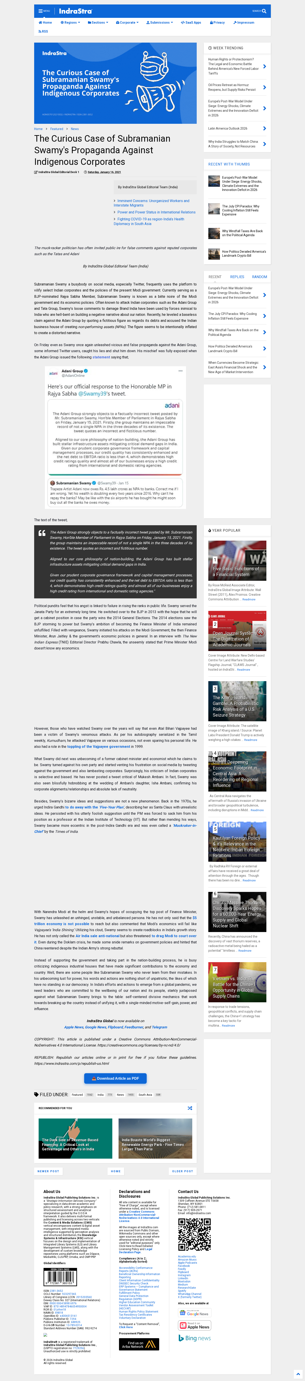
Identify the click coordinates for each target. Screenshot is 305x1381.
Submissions (160, 22)
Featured (56, 129)
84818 (59, 1312)
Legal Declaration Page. (135, 1251)
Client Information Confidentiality (139, 1280)
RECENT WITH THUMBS (229, 164)
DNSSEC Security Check (133, 1283)
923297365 (69, 1294)
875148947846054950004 (70, 1306)
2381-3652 (56, 1290)
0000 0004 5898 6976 (63, 1303)
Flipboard (115, 1027)
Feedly (182, 1269)
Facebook (184, 1265)
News (75, 129)
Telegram (159, 1027)
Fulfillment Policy (129, 1292)
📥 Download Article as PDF (115, 1078)
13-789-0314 (74, 1325)
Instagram (184, 1275)
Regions (70, 22)
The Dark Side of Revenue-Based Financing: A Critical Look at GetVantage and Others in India (70, 1145)
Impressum (245, 22)
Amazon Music (187, 1259)
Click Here (126, 1327)
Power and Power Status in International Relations (156, 212)
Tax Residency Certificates (135, 1314)
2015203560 (84, 1297)
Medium (183, 1284)
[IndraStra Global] (76, 11)
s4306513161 (68, 1315)
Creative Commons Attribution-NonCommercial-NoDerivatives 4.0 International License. (139, 1216)
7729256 (78, 1348)
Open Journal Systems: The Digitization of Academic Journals (235, 639)
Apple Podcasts (187, 1262)
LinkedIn (183, 1278)
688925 (75, 1322)
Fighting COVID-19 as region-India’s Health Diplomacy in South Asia (149, 221)
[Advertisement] (71, 211)
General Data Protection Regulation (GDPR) (133, 1297)
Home (47, 22)
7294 (72, 1319)
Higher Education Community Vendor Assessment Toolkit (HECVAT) (137, 1305)
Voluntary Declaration (132, 1317)
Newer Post (48, 1171)
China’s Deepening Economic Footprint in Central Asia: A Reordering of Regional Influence (235, 773)
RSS (44, 31)
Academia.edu (187, 1256)
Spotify (182, 1290)
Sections (98, 22)
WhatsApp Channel (189, 1294)
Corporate (127, 22)
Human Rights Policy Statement (138, 1311)
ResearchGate (187, 1287)
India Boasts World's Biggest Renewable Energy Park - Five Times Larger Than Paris (153, 1145)
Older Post (182, 1171)
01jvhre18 (60, 1309)
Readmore (248, 599)
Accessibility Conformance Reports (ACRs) (135, 1269)
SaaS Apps (193, 22)
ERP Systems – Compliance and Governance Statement (139, 1288)
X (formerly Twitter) (190, 1297)
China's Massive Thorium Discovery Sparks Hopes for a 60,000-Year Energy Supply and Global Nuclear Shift (237, 914)
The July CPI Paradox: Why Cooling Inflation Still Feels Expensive (240, 210)
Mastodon (184, 1281)
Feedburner (133, 1027)
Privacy (219, 22)
